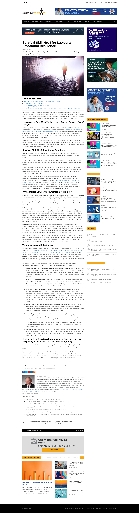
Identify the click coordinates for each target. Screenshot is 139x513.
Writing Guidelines (105, 2)
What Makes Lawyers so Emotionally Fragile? (36, 105)
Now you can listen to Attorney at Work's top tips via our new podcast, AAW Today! (49, 412)
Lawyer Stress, (55, 365)
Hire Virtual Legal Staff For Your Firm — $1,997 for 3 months (43, 399)
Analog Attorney (76, 21)
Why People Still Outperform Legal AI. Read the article (41, 403)
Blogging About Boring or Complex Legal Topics (40, 422)
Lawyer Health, (48, 365)
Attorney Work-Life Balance (54, 457)
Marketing (35, 21)
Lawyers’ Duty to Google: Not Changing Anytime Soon (63, 422)
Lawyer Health (66, 457)
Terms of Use (90, 508)
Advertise (98, 508)
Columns (97, 2)
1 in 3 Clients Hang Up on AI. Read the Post (102, 245)
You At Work (69, 365)
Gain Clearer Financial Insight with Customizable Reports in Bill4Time (45, 401)
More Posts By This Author (30, 393)
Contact (105, 508)
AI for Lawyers (58, 21)
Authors (91, 2)
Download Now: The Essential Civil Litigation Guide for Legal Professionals (46, 409)
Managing (26, 21)
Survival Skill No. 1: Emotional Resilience (35, 103)
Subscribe (100, 21)
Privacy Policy (69, 508)
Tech (41, 21)
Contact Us (114, 2)
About (86, 2)
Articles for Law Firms (53, 430)
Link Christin (27, 49)
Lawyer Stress (74, 457)
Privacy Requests (80, 508)
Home (115, 508)
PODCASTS (86, 21)
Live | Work (48, 21)
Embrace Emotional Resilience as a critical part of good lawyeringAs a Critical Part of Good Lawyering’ (52, 108)
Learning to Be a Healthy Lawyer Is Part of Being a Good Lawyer (42, 101)
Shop (93, 21)
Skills (67, 21)
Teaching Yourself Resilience (32, 107)
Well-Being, (63, 365)
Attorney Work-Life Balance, (36, 365)
